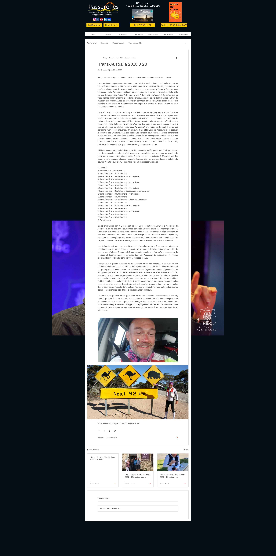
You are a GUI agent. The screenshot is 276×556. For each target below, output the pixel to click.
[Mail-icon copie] (109, 19)
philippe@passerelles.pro (102, 15)
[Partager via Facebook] (99, 431)
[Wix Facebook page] (97, 19)
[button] (138, 34)
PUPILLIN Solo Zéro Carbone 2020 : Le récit (102, 458)
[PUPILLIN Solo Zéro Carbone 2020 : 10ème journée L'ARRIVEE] (138, 462)
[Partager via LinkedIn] (110, 431)
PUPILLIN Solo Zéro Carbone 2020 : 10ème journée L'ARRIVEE (138, 476)
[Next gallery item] (186, 392)
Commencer (104, 43)
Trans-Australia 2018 (135, 43)
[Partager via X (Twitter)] (104, 431)
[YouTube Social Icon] (101, 19)
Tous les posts (91, 43)
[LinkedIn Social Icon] (105, 19)
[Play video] (138, 340)
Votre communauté (118, 43)
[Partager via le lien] (115, 431)
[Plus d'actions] (176, 58)
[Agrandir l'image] (137, 392)
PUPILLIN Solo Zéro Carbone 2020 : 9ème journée (172, 476)
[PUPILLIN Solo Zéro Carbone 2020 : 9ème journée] (172, 462)
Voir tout (186, 449)
